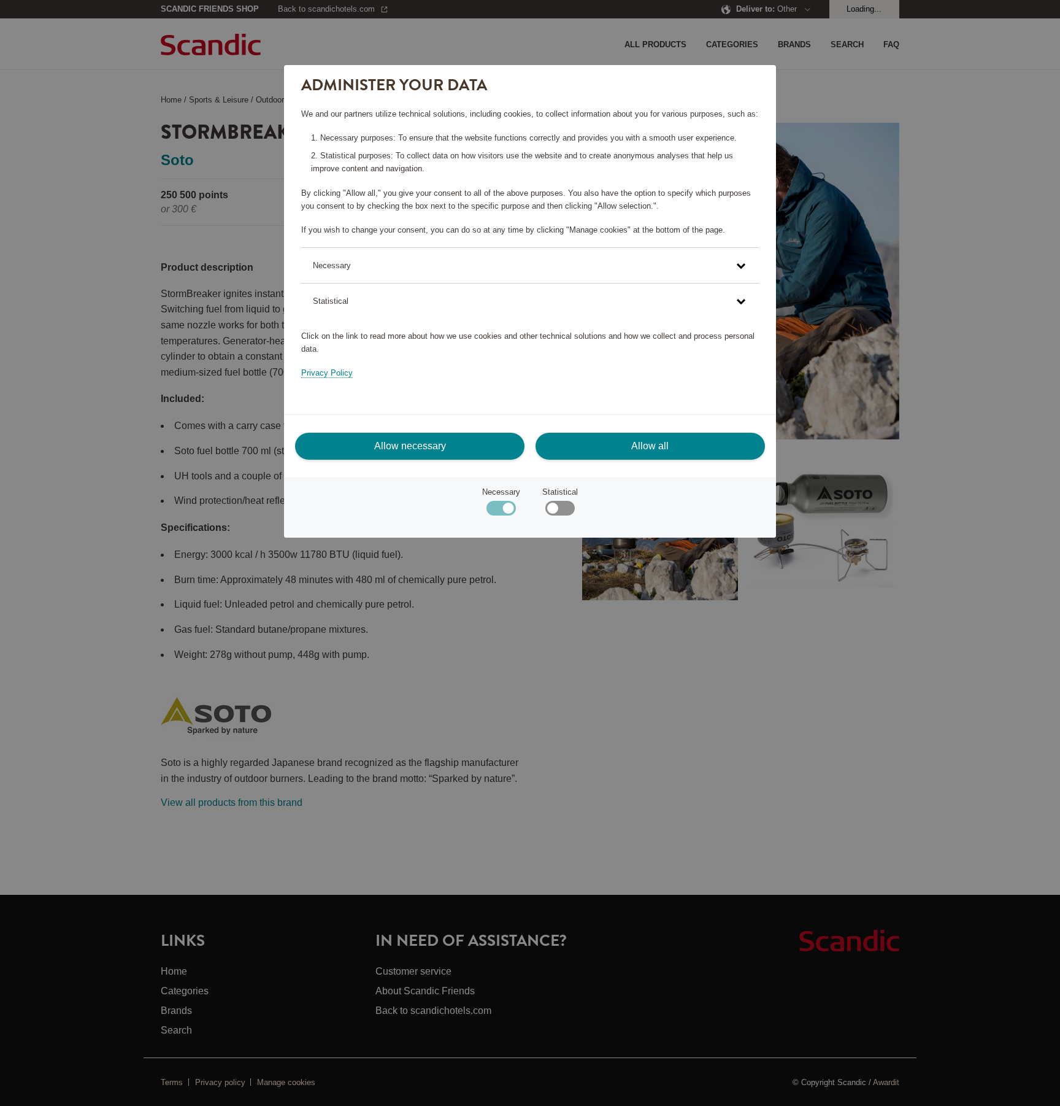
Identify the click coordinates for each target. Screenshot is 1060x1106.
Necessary (501, 492)
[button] (529, 265)
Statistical (560, 492)
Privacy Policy (327, 372)
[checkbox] (559, 511)
